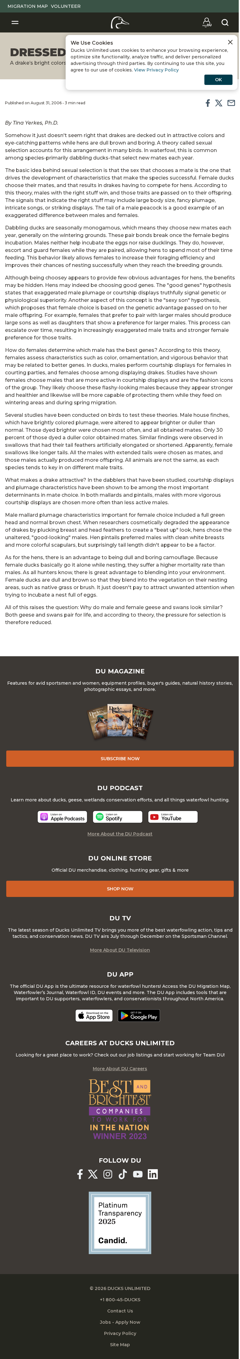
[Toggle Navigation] (15, 22)
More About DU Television (120, 950)
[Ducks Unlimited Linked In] (153, 1174)
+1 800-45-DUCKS (120, 1299)
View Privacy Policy (156, 70)
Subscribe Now (120, 758)
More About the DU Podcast (120, 834)
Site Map (120, 1344)
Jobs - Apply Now (120, 1322)
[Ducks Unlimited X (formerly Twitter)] (93, 1174)
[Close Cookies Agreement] (230, 42)
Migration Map (28, 6)
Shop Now (120, 889)
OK (218, 79)
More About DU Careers (120, 1068)
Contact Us (120, 1311)
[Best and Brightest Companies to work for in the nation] (120, 1109)
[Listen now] (62, 816)
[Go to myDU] (206, 22)
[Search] (225, 22)
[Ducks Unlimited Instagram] (108, 1174)
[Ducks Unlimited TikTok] (123, 1174)
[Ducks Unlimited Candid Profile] (120, 1222)
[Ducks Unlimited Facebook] (80, 1174)
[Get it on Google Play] (139, 1015)
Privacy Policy (120, 1333)
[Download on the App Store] (94, 1015)
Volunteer (66, 6)
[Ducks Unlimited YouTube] (138, 1174)
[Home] (120, 22)
